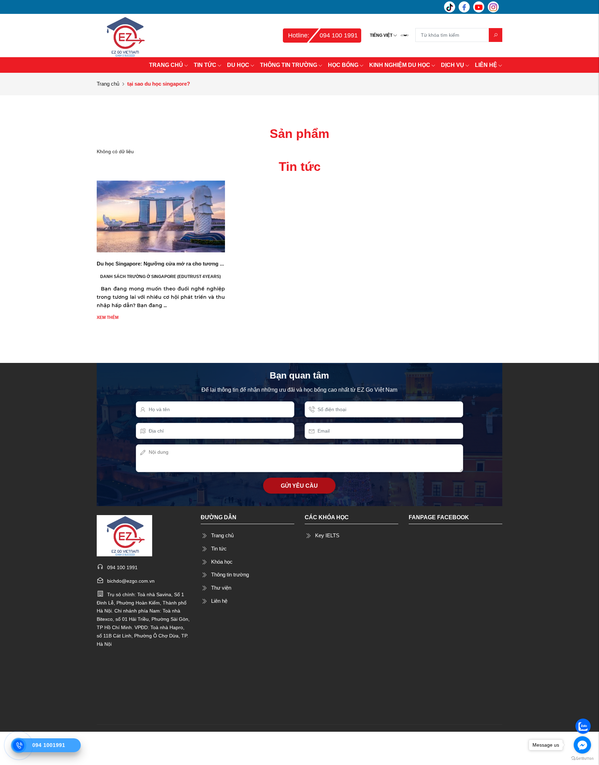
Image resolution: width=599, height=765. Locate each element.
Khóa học (222, 562)
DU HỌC (238, 65)
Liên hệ (219, 601)
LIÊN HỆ (486, 65)
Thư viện (221, 588)
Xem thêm (108, 317)
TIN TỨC (205, 65)
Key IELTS (327, 535)
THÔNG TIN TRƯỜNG (288, 65)
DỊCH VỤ (452, 65)
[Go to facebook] (582, 745)
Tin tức (219, 548)
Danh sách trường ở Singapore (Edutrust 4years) (160, 276)
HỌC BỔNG (343, 65)
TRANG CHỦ (166, 65)
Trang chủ (108, 84)
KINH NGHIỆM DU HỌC (399, 65)
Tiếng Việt (381, 35)
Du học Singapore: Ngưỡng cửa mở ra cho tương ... (160, 264)
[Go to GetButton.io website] (582, 758)
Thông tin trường (230, 574)
